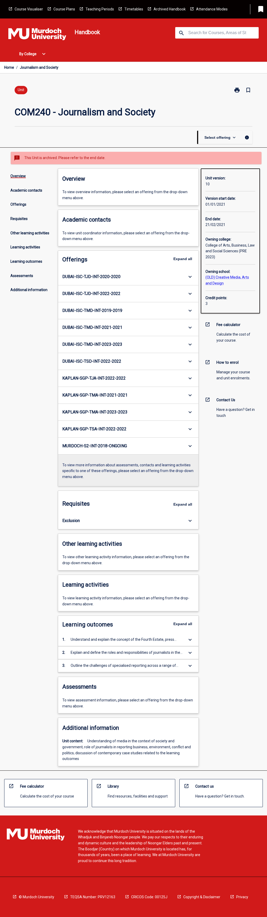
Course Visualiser (29, 9)
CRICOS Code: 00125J (149, 897)
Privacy (242, 897)
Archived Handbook (170, 9)
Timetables (133, 9)
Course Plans (64, 9)
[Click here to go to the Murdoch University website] (37, 35)
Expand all (182, 259)
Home (9, 67)
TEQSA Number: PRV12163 (92, 897)
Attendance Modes (212, 9)
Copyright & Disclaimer (201, 897)
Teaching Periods (100, 9)
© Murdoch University (36, 897)
